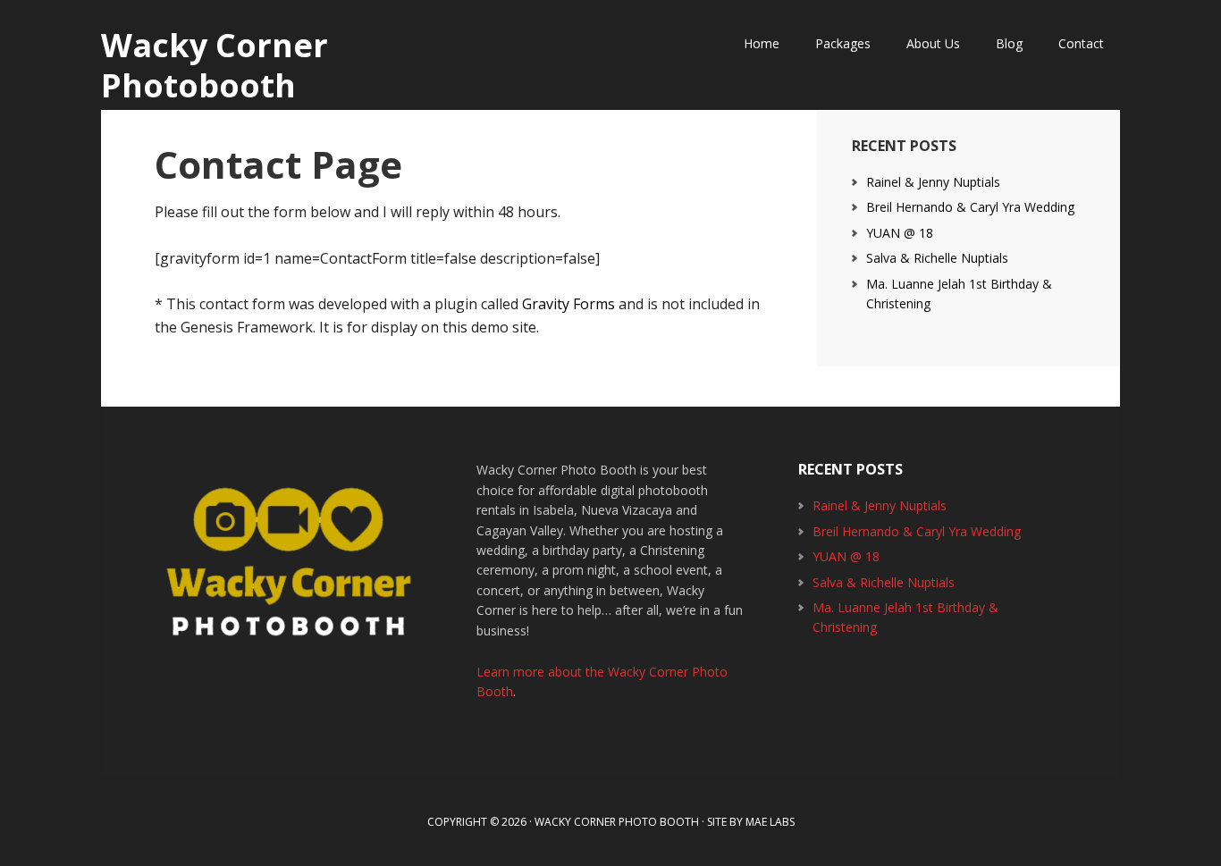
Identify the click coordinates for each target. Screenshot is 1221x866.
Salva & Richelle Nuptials (937, 257)
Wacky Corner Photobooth (214, 64)
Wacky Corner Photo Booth (617, 821)
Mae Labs (770, 821)
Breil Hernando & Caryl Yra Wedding (970, 206)
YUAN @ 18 (899, 232)
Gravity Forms (568, 304)
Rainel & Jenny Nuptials (933, 181)
